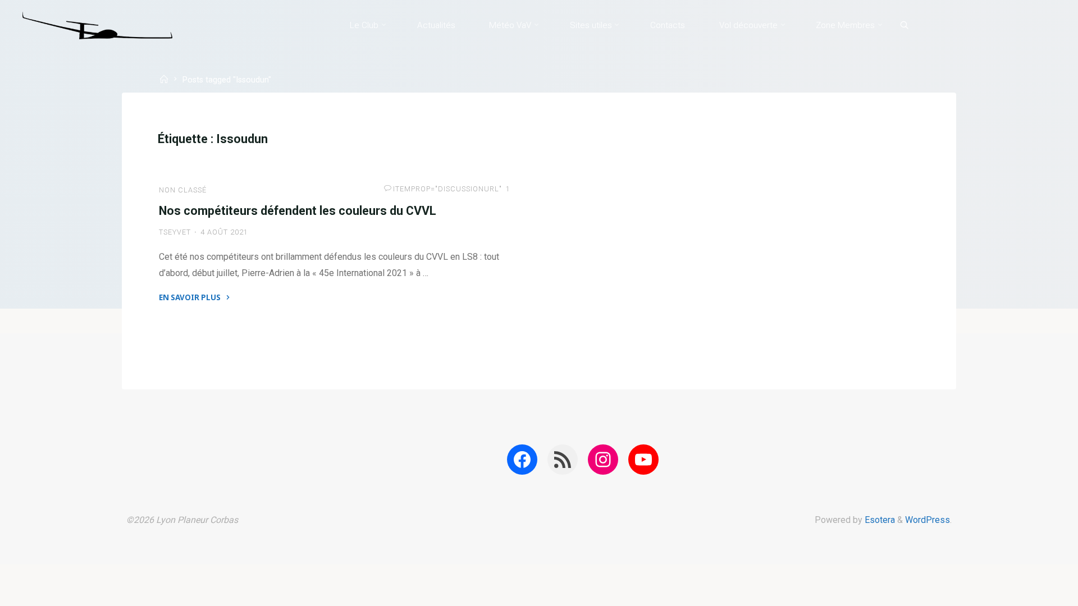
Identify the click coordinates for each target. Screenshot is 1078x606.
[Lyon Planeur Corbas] (97, 25)
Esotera (878, 520)
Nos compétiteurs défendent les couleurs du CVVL (297, 211)
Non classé (183, 190)
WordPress (927, 520)
